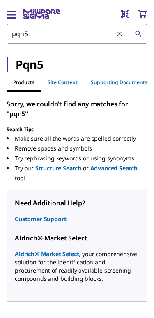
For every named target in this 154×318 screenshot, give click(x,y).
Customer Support (40, 219)
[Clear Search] (119, 34)
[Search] (138, 33)
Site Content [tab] (63, 82)
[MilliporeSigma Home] (41, 14)
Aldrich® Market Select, (47, 254)
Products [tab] (23, 82)
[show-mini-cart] (142, 14)
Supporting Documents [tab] (119, 82)
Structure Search (58, 168)
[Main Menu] (11, 14)
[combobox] (77, 34)
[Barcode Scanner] (125, 14)
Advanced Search (114, 168)
